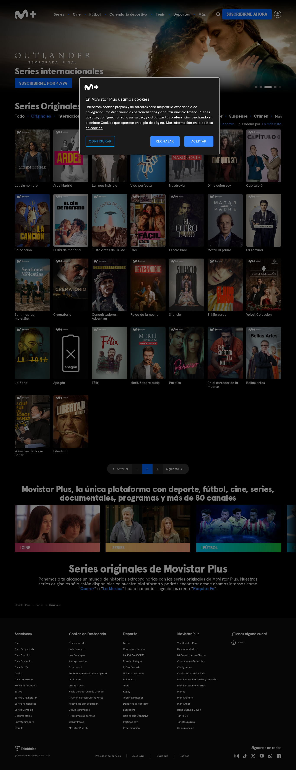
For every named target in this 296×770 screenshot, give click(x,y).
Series (59, 14)
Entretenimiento (24, 721)
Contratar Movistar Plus (191, 673)
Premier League (132, 661)
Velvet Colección (259, 315)
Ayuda (241, 642)
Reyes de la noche (144, 315)
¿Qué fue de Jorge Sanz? (29, 453)
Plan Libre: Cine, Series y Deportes (197, 679)
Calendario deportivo (128, 14)
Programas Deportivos (82, 715)
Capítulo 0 (254, 186)
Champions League (134, 649)
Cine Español (22, 655)
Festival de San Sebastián (83, 703)
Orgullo (19, 728)
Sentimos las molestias (24, 316)
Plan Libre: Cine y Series (191, 685)
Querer (87, 588)
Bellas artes (255, 383)
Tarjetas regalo (186, 721)
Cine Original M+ (24, 649)
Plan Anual (183, 703)
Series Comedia (24, 709)
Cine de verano (24, 679)
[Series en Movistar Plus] (148, 528)
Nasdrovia (177, 186)
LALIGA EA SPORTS (133, 655)
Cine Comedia (23, 661)
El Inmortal (75, 667)
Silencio (175, 315)
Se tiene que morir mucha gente (88, 673)
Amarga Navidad (78, 661)
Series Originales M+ (27, 697)
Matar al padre (219, 250)
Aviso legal (138, 755)
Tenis (160, 14)
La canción (23, 250)
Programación (131, 728)
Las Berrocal (76, 685)
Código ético (184, 667)
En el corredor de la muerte (223, 385)
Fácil (134, 250)
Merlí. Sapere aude (145, 383)
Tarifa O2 (182, 715)
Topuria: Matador (133, 697)
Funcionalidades (186, 649)
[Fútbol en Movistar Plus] (238, 528)
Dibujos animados (79, 709)
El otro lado (178, 250)
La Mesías (112, 588)
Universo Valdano (133, 673)
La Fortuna (254, 250)
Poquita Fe (203, 588)
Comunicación (185, 728)
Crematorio (62, 315)
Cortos (19, 673)
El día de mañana (67, 250)
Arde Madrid (62, 186)
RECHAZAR (165, 141)
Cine (77, 14)
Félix (95, 383)
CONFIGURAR (100, 141)
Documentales (23, 715)
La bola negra (77, 649)
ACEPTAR (199, 141)
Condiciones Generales (191, 661)
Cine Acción (22, 667)
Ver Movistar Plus (187, 643)
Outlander (75, 679)
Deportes (181, 14)
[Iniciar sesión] (277, 14)
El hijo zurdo (217, 315)
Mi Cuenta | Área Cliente (191, 655)
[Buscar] (218, 14)
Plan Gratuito (185, 697)
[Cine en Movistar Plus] (57, 528)
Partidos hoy (130, 721)
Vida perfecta (141, 186)
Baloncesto (129, 679)
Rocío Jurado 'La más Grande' (86, 691)
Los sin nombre (26, 186)
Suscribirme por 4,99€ (43, 83)
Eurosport (129, 709)
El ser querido (77, 643)
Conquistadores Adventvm (104, 316)
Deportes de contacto (136, 703)
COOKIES (184, 755)
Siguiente (172, 469)
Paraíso (175, 383)
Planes (181, 691)
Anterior (122, 469)
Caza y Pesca (76, 721)
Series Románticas (25, 703)
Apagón (59, 383)
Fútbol (95, 14)
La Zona (21, 383)
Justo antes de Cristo (108, 250)
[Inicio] (25, 14)
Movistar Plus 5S (78, 728)
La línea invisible (104, 186)
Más (202, 14)
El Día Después (131, 667)
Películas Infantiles (26, 685)
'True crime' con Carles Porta (86, 697)
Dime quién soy (219, 186)
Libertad (60, 451)
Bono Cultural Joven (189, 709)
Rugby (126, 691)
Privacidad (162, 755)
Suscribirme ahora (246, 14)
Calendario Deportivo (135, 715)
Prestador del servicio (108, 755)
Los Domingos (77, 655)
